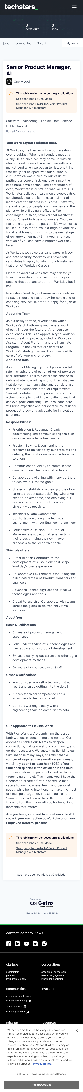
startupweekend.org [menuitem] (16, 1000)
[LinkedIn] (19, 946)
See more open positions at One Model (41, 874)
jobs (6, 43)
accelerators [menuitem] (12, 972)
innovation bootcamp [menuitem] (53, 979)
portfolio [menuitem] (10, 975)
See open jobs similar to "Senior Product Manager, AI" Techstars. (41, 105)
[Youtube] (28, 946)
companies (23, 43)
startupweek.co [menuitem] (14, 1006)
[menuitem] (74, 7)
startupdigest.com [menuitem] (15, 1011)
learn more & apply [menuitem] (16, 979)
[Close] (77, 1030)
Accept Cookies (41, 1084)
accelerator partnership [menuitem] (54, 972)
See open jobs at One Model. (34, 98)
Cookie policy (50, 912)
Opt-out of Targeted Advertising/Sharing (41, 1073)
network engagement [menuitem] (53, 975)
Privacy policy (32, 912)
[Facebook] (10, 946)
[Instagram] (46, 946)
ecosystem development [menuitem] (19, 996)
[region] (41, 1058)
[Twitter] (37, 946)
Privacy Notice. (42, 1063)
